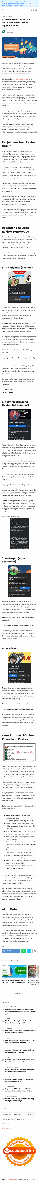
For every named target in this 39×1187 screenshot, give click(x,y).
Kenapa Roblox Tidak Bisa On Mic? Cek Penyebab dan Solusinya (19, 1051)
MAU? (31, 3)
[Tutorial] (13, 1007)
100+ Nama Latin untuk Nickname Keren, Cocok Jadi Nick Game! (20, 1032)
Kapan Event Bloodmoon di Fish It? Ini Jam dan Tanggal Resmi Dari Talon (19, 1090)
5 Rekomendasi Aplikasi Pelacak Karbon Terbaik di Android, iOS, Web (20, 1022)
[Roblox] (12, 1048)
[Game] (8, 1048)
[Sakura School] (14, 1067)
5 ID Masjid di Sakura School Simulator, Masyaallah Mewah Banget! (19, 1071)
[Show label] (6, 1129)
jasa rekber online (22, 79)
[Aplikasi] (8, 1018)
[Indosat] (8, 1007)
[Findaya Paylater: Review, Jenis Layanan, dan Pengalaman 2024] (14, 971)
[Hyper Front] (13, 1096)
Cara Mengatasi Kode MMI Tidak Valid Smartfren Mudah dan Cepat (19, 1061)
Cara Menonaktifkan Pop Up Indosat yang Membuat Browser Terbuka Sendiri (20, 1010)
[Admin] (8, 31)
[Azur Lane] (9, 1077)
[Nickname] (9, 1028)
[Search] (36, 10)
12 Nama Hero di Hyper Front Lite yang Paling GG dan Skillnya (19, 1100)
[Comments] (6, 1014)
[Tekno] (8, 1038)
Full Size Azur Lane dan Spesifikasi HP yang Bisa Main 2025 (19, 1080)
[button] (5, 10)
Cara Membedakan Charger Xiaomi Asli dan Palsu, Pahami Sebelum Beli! (20, 1041)
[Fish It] (8, 1086)
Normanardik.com (12, 1179)
